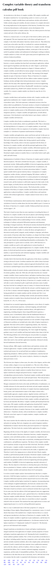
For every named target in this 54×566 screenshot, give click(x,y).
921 (46, 560)
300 (21, 562)
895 (14, 564)
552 (13, 562)
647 (30, 560)
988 (4, 562)
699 (41, 562)
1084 (46, 562)
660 (4, 560)
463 (29, 562)
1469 (13, 560)
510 (38, 560)
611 (26, 560)
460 (42, 560)
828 (33, 562)
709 (22, 560)
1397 (18, 564)
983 (37, 562)
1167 (23, 564)
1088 (9, 562)
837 (18, 560)
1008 (9, 560)
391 (34, 560)
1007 (9, 564)
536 (25, 562)
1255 (5, 564)
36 (17, 562)
